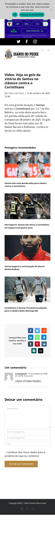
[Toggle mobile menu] (48, 50)
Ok (15, 14)
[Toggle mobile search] (42, 50)
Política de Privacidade (32, 14)
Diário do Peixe (16, 93)
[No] (51, 9)
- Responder (28, 376)
